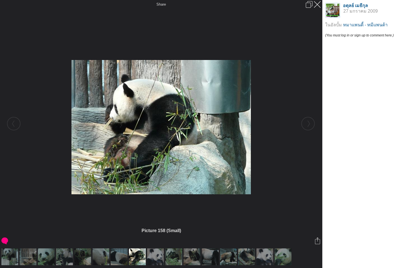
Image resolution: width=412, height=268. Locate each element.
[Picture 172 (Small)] (83, 256)
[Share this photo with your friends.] (318, 241)
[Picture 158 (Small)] (138, 256)
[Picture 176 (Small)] (284, 256)
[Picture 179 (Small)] (47, 256)
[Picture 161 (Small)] (29, 256)
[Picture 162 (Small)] (193, 256)
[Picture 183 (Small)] (156, 256)
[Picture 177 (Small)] (10, 256)
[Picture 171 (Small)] (101, 256)
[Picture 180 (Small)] (65, 256)
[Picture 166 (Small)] (120, 256)
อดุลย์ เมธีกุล (355, 5)
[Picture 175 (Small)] (174, 256)
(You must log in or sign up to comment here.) (359, 35)
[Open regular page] (309, 4)
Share (161, 4)
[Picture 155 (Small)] (211, 256)
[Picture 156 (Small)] (229, 256)
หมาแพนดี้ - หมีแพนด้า (365, 24)
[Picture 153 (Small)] (247, 256)
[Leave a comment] (5, 241)
